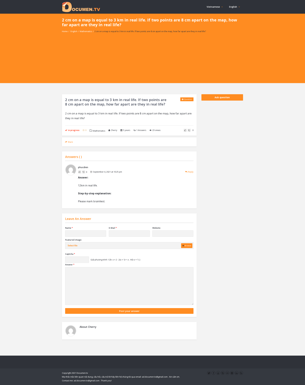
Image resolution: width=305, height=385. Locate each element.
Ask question (222, 97)
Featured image (73, 239)
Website (156, 227)
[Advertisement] (152, 61)
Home (65, 31)
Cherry (114, 130)
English (233, 6)
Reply (190, 171)
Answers (141, 130)
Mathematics (86, 31)
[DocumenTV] (81, 7)
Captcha (70, 253)
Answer (69, 264)
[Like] (185, 130)
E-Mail (113, 227)
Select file (72, 245)
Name (69, 227)
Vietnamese (213, 6)
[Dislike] (189, 130)
